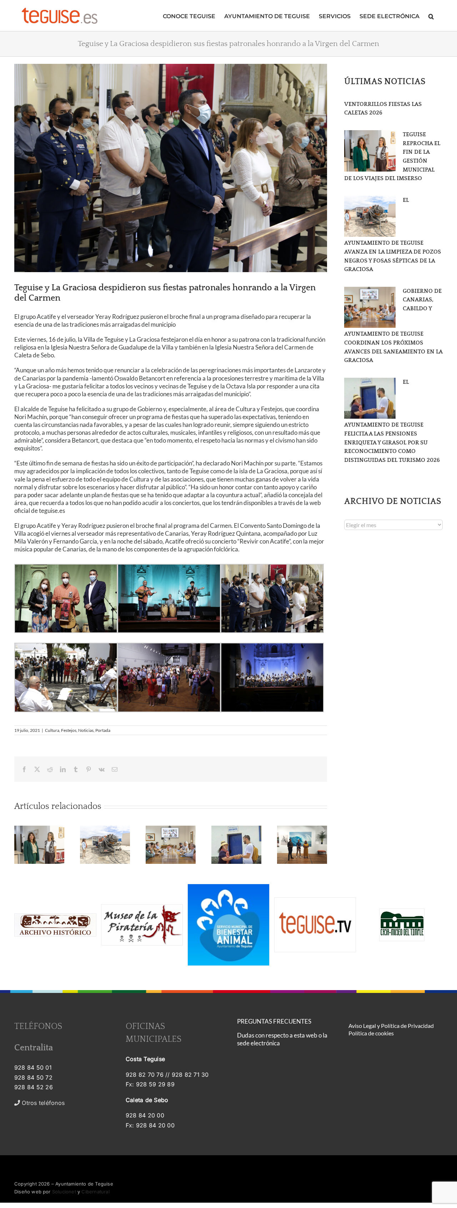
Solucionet (64, 1191)
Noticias (86, 730)
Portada (102, 730)
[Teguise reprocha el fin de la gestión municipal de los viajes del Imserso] (370, 151)
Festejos (68, 730)
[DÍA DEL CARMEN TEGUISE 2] (170, 168)
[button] (431, 15)
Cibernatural (95, 1191)
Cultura (52, 730)
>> (47, 1102)
